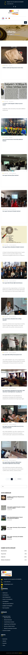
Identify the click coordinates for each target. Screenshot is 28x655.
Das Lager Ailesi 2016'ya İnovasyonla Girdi (12, 355)
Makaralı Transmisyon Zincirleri (10, 628)
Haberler (13, 557)
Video (4, 645)
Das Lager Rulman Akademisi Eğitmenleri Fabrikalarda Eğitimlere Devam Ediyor (12, 462)
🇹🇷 (3, 18)
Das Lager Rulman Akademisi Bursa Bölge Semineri (12, 319)
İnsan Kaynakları (6, 608)
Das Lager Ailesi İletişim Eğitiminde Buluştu (12, 283)
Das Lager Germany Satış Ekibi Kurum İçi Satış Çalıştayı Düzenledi (13, 427)
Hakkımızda (5, 593)
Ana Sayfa (10, 34)
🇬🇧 (6, 18)
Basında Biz (13, 551)
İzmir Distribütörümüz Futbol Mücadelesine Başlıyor (13, 140)
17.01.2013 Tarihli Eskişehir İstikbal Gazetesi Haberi (13, 104)
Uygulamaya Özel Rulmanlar (10, 624)
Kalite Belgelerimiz (7, 597)
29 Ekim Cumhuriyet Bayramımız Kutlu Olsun (13, 68)
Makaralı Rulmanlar (8, 620)
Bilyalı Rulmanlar (7, 618)
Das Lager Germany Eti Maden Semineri (12, 211)
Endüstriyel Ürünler (6, 616)
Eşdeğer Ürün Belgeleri (7, 606)
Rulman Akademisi (13, 560)
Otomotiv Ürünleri (6, 630)
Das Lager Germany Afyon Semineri (11, 175)
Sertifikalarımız (6, 595)
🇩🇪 (9, 18)
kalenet (20, 653)
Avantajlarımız (6, 601)
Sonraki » (19, 479)
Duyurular (13, 554)
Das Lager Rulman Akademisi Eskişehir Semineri (13, 247)
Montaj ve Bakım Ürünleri (9, 626)
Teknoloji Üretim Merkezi (8, 603)
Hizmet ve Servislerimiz (7, 599)
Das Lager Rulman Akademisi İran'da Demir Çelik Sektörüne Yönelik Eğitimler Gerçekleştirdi (14, 391)
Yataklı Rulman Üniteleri (9, 622)
